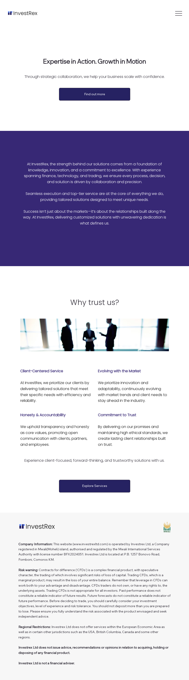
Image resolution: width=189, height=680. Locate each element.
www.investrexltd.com (90, 544)
